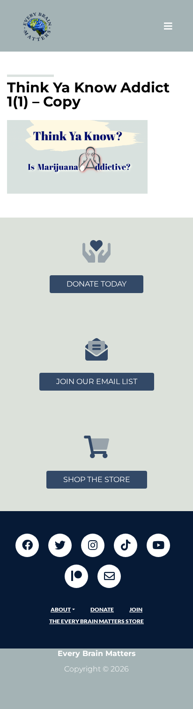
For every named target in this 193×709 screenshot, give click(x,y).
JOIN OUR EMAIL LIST (96, 381)
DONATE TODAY (96, 283)
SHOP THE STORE (96, 479)
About (61, 609)
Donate (102, 609)
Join (135, 609)
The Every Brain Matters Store (96, 621)
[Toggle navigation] (168, 26)
